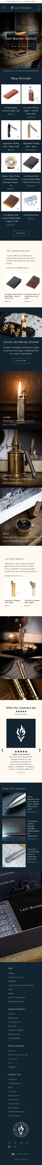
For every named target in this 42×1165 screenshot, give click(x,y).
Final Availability (14, 1038)
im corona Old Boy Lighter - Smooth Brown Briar (31, 111)
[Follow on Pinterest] (27, 1143)
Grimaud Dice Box (31, 215)
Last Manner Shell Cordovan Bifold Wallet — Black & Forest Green (31, 179)
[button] (3, 750)
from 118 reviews (21, 714)
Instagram (12, 1067)
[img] (21, 711)
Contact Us (12, 1079)
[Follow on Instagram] (21, 1143)
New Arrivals (13, 1018)
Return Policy (13, 1100)
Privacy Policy (13, 1104)
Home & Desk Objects (16, 997)
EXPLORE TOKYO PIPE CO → (14, 576)
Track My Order (14, 1083)
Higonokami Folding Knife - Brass (31, 145)
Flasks (10, 989)
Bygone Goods (14, 1034)
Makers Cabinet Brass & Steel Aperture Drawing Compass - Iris (11, 181)
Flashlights (12, 981)
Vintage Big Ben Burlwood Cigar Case (11, 109)
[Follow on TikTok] (15, 1147)
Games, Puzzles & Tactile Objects (21, 985)
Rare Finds (12, 1026)
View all (21, 233)
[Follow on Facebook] (9, 1143)
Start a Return (13, 1108)
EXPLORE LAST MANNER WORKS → (18, 268)
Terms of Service (14, 1116)
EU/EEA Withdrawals (16, 1112)
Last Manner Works (15, 1030)
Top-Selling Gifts (14, 1022)
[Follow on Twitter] (15, 1143)
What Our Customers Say (18, 1055)
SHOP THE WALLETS (21, 46)
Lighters (11, 973)
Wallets (11, 993)
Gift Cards (12, 1092)
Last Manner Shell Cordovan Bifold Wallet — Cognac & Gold (11, 218)
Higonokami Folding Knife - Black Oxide (11, 145)
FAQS (10, 1088)
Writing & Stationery (16, 1001)
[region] (21, 40)
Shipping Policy (14, 1096)
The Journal (12, 1059)
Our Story (21, 361)
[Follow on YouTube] (9, 1147)
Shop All (11, 1014)
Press (10, 1063)
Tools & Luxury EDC (16, 977)
